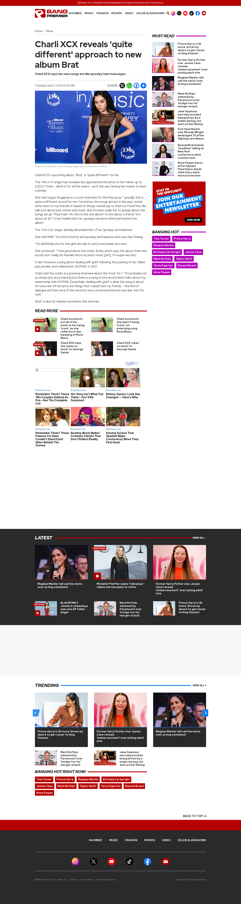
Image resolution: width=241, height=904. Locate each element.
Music (49, 31)
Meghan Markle (163, 245)
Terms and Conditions (106, 879)
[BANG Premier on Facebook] (197, 13)
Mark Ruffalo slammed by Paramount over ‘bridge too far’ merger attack (189, 100)
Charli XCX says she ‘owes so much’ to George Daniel (72, 347)
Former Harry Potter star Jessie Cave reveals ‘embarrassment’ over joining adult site (179, 588)
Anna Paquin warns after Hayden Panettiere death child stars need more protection (190, 169)
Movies (116, 13)
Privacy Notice (87, 879)
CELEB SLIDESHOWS (150, 13)
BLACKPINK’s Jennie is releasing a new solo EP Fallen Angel (74, 607)
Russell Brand (187, 265)
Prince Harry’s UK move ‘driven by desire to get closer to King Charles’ (191, 48)
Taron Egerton (163, 265)
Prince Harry (182, 238)
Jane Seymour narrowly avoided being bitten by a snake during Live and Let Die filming (190, 118)
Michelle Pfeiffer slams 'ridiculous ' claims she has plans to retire (120, 585)
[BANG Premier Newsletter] (204, 13)
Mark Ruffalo (162, 259)
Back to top (193, 816)
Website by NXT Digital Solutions (191, 879)
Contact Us (73, 879)
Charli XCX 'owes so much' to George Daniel (128, 346)
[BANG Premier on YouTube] (185, 13)
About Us (62, 879)
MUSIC (89, 13)
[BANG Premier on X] (179, 13)
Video (129, 13)
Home (39, 31)
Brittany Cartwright (166, 252)
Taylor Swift (184, 259)
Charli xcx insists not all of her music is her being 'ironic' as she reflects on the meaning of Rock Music (73, 328)
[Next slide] (205, 712)
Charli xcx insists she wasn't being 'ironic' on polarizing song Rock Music (128, 325)
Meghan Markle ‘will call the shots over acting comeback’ (190, 81)
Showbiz (75, 13)
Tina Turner (161, 238)
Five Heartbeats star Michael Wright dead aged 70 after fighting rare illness (191, 133)
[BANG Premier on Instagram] (173, 13)
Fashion (102, 13)
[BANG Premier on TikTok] (191, 13)
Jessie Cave (193, 252)
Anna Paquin (161, 272)
